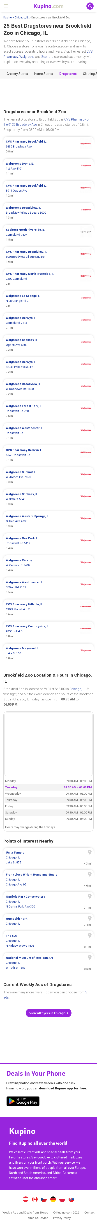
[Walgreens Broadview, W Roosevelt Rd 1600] (48, 389)
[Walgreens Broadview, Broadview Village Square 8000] (48, 212)
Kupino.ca (34, 1199)
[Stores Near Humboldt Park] (48, 921)
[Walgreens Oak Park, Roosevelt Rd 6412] (48, 543)
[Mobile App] (23, 1102)
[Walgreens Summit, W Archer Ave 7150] (48, 477)
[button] (49, 1013)
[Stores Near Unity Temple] (48, 857)
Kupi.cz (44, 1199)
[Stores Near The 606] (48, 940)
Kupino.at (25, 1199)
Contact (89, 1212)
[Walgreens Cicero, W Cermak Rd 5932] (48, 565)
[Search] (90, 6)
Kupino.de (53, 1199)
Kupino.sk (71, 1199)
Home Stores (43, 74)
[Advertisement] (48, 94)
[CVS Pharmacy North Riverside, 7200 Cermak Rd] (48, 278)
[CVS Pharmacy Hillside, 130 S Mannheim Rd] (48, 609)
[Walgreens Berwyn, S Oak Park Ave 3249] (48, 367)
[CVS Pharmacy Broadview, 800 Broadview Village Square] (48, 256)
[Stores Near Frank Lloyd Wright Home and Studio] (48, 879)
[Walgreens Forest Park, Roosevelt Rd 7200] (48, 411)
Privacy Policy (62, 1218)
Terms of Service (37, 1218)
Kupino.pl (62, 1199)
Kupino (7, 17)
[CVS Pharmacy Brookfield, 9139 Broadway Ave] (48, 146)
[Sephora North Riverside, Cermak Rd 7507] (48, 234)
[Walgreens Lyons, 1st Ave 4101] (48, 168)
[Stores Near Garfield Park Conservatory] (48, 901)
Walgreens (27, 56)
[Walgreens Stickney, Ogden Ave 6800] (48, 345)
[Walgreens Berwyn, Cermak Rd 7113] (48, 323)
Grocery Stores (17, 74)
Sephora (47, 56)
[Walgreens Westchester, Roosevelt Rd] (48, 433)
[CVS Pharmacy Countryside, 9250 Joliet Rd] (48, 631)
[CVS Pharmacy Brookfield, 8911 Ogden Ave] (48, 190)
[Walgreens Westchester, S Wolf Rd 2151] (48, 587)
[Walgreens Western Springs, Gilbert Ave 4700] (48, 521)
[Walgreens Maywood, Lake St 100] (48, 653)
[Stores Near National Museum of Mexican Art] (48, 962)
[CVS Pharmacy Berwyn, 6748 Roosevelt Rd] (48, 455)
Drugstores (68, 74)
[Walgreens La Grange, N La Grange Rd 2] (48, 301)
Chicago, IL (21, 17)
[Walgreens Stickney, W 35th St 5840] (48, 499)
